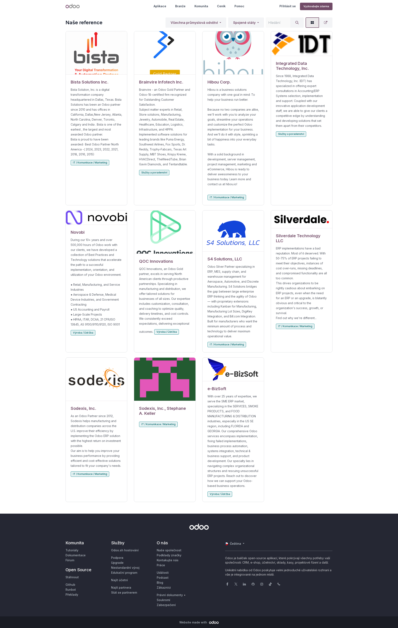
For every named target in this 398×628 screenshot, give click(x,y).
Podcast (163, 577)
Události (163, 572)
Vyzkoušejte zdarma (316, 6)
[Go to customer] (96, 53)
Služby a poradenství (154, 172)
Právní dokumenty (170, 595)
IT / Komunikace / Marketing (90, 162)
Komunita (201, 6)
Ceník (221, 6)
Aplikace (160, 6)
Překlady (72, 594)
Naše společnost (169, 550)
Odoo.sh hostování (125, 550)
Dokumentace (76, 555)
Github (70, 584)
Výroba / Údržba (83, 332)
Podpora (117, 557)
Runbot (71, 589)
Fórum (70, 560)
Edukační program (124, 572)
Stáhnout (72, 577)
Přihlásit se (287, 6)
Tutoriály (72, 550)
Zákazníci (164, 587)
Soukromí (163, 600)
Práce (161, 565)
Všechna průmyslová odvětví (194, 23)
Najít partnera (121, 587)
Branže (180, 6)
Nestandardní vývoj (125, 567)
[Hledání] (297, 22)
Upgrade (117, 562)
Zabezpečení (166, 605)
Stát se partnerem (124, 592)
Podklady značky (169, 555)
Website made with (193, 622)
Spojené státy (244, 23)
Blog (160, 582)
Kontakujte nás (167, 560)
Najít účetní (119, 580)
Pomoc (239, 6)
